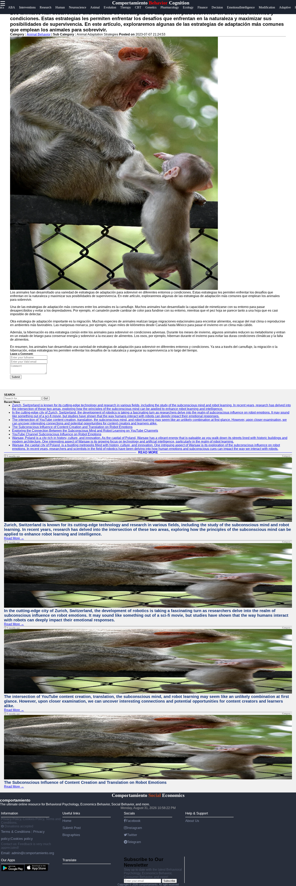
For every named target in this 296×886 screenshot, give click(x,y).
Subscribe (169, 880)
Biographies (71, 835)
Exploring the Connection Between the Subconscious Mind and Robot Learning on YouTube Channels (85, 430)
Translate (69, 860)
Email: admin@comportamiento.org (27, 853)
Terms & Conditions (16, 832)
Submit (16, 377)
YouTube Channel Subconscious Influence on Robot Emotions (56, 434)
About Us (192, 821)
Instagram (134, 828)
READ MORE (148, 452)
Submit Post (71, 828)
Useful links (71, 813)
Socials (129, 813)
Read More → (14, 538)
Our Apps (8, 860)
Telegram (134, 842)
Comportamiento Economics (148, 795)
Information (9, 813)
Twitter (132, 835)
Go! (46, 398)
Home (66, 821)
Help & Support (196, 813)
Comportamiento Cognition (150, 2)
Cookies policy (22, 839)
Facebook (133, 821)
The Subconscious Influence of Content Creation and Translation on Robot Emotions (72, 427)
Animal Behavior (39, 34)
